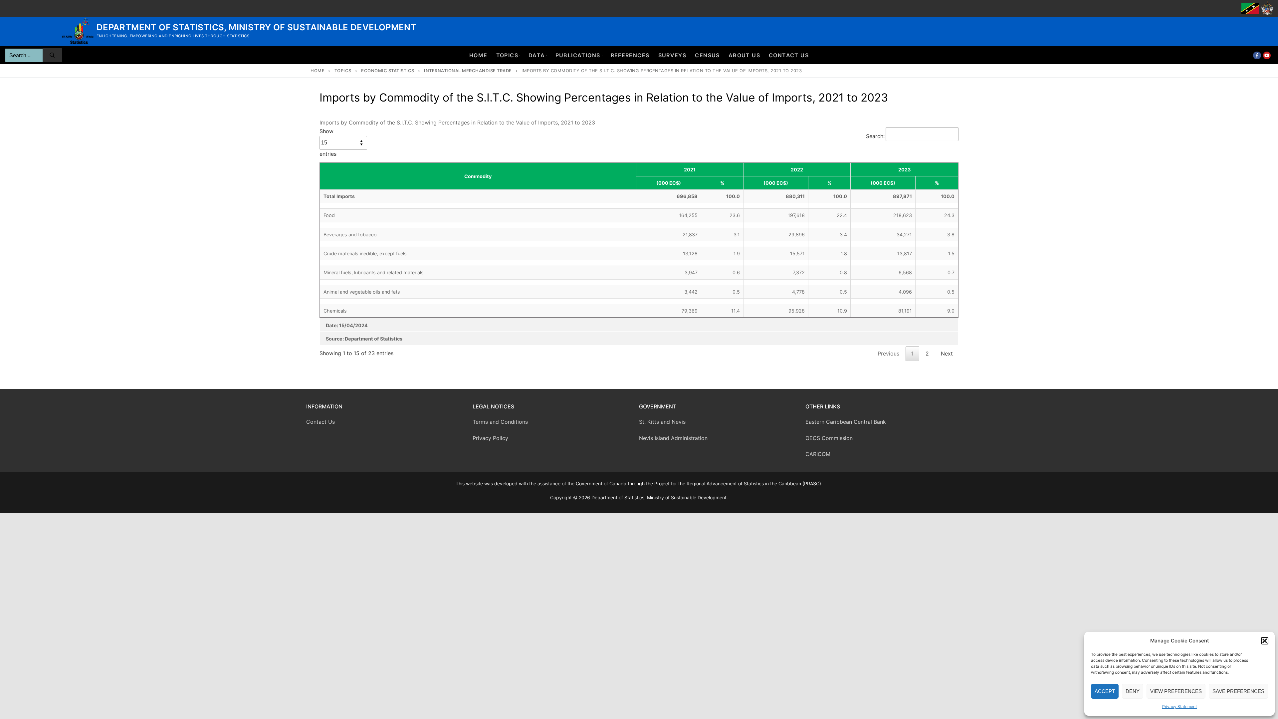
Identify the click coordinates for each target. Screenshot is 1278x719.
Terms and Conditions (500, 421)
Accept (1105, 691)
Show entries (328, 142)
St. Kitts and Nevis (662, 421)
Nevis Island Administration (673, 438)
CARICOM (817, 454)
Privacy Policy (490, 438)
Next (947, 353)
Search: (875, 136)
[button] (1264, 640)
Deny (1133, 691)
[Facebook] (1257, 55)
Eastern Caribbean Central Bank (845, 421)
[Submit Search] (52, 55)
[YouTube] (1267, 55)
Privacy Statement (1179, 706)
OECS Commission (829, 438)
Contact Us (320, 421)
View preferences (1176, 691)
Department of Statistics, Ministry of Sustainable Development (256, 27)
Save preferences (1238, 691)
